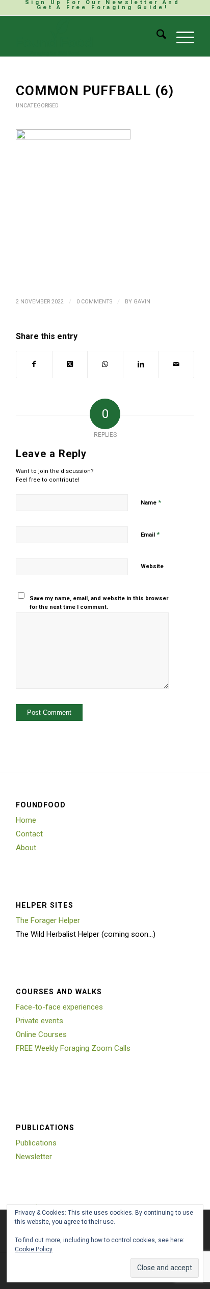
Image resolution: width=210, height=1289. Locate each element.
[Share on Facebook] (34, 364)
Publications (36, 1142)
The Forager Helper (48, 920)
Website (152, 566)
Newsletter (34, 1156)
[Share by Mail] (176, 364)
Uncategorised (37, 105)
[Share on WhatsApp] (105, 364)
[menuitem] (102, 5)
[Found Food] (87, 36)
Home (26, 820)
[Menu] (180, 36)
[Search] (156, 36)
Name (151, 502)
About (26, 847)
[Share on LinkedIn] (141, 364)
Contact (29, 833)
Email (150, 534)
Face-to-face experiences (59, 1007)
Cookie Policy (33, 1249)
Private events (39, 1020)
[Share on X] (70, 364)
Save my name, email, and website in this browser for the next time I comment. (99, 602)
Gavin (142, 301)
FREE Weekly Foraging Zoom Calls (73, 1048)
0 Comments (94, 301)
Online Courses (41, 1034)
